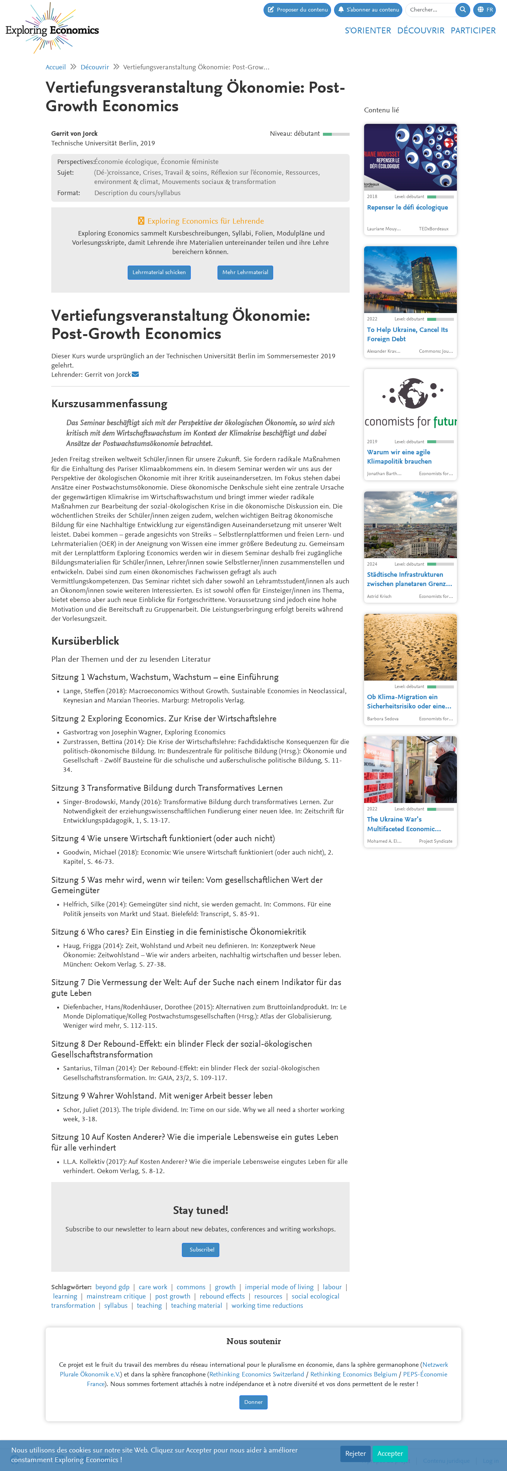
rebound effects (222, 1296)
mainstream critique (116, 1296)
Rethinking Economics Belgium (353, 1375)
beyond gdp (112, 1287)
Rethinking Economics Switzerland (256, 1375)
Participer (473, 31)
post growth (172, 1296)
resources (268, 1296)
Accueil (56, 67)
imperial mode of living (279, 1287)
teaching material (196, 1306)
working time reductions (267, 1306)
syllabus (116, 1306)
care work (153, 1287)
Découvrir (421, 31)
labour (332, 1287)
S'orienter (368, 31)
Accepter (390, 1454)
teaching (149, 1306)
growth (225, 1287)
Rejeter (355, 1454)
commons (191, 1287)
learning (65, 1296)
